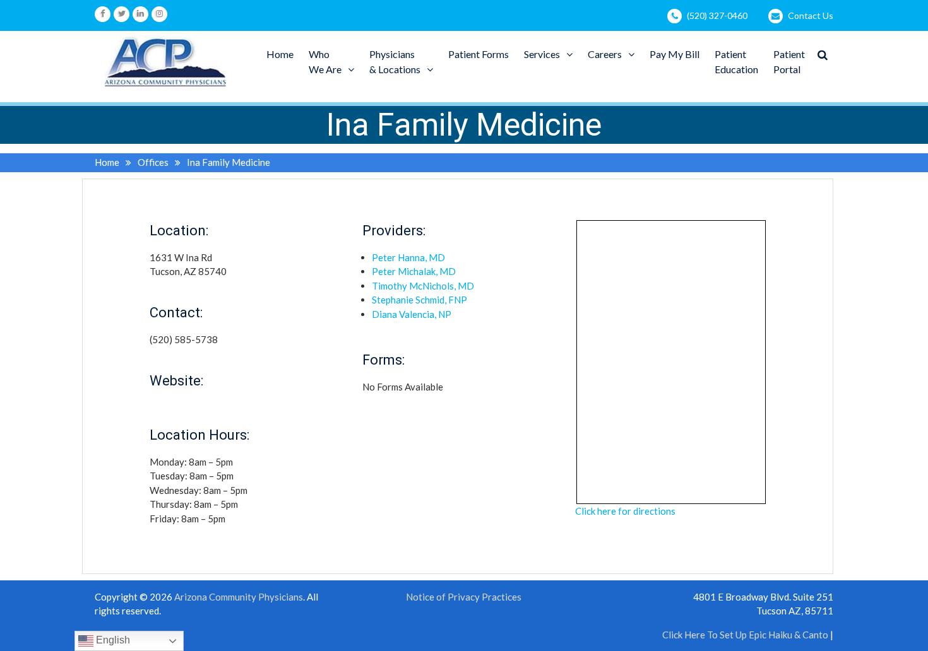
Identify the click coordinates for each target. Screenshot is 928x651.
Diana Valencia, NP (411, 314)
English (111, 640)
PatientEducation (736, 61)
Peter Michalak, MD (414, 271)
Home (280, 54)
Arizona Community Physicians (238, 596)
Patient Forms (478, 54)
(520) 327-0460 (717, 15)
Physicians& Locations (394, 61)
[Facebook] (102, 14)
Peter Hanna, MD (408, 257)
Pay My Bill (674, 54)
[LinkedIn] (140, 14)
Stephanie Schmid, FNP (419, 299)
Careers (605, 54)
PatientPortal (789, 61)
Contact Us (810, 15)
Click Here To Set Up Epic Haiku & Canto (745, 634)
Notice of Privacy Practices (463, 597)
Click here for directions (625, 511)
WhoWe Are (325, 61)
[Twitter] (121, 14)
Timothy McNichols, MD (423, 285)
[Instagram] (159, 14)
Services (542, 54)
